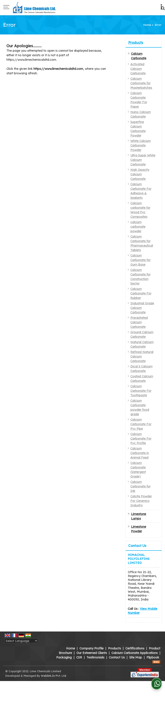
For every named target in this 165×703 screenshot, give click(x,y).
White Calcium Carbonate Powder (140, 145)
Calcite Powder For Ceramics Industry (141, 500)
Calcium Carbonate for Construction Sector (140, 276)
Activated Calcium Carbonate (138, 68)
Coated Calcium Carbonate (141, 378)
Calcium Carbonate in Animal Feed (139, 452)
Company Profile (91, 648)
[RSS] (156, 662)
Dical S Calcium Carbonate (141, 368)
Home (147, 24)
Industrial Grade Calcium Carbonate (142, 307)
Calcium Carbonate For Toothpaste (140, 390)
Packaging (64, 657)
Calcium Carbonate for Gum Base (140, 260)
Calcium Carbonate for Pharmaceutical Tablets (141, 243)
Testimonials (95, 657)
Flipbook (153, 657)
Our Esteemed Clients (91, 653)
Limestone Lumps (138, 516)
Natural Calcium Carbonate (142, 344)
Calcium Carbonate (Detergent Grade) (138, 469)
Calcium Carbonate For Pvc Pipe (140, 424)
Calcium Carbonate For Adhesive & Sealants (140, 191)
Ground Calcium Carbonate (141, 334)
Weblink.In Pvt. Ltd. (54, 675)
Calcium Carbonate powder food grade (139, 407)
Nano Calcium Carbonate (140, 114)
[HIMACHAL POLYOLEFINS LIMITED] (35, 7)
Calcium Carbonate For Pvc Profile (140, 438)
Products (135, 42)
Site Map (135, 657)
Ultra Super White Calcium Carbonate (142, 159)
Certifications (134, 648)
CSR (79, 657)
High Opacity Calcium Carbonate (139, 174)
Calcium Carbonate (138, 56)
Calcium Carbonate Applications (135, 653)
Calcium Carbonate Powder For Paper (138, 100)
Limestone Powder (138, 529)
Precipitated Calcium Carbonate (139, 322)
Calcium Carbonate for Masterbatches (141, 83)
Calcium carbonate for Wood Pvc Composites (140, 210)
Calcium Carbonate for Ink (140, 486)
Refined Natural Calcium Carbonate (141, 356)
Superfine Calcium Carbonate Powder (138, 128)
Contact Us (117, 657)
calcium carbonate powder (137, 226)
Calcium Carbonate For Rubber (140, 293)
